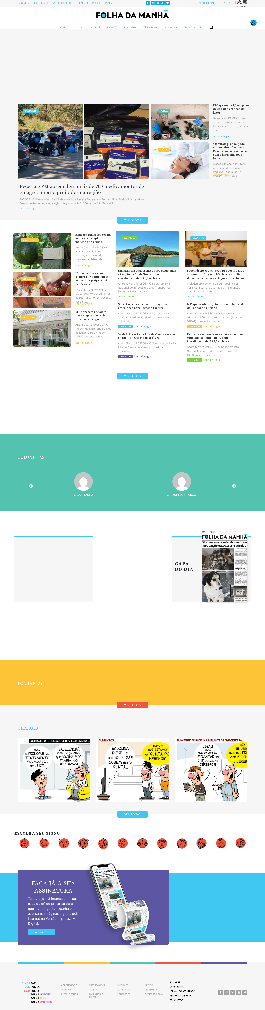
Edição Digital (193, 27)
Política (95, 27)
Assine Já (24, 3)
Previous (31, 486)
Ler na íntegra (28, 208)
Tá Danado (150, 27)
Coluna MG (170, 27)
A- (229, 3)
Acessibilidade (207, 3)
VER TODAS (132, 814)
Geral (63, 27)
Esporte (112, 27)
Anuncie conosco (63, 3)
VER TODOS (132, 220)
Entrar (109, 3)
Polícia (78, 27)
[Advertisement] (132, 71)
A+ (225, 3)
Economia (130, 27)
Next (234, 486)
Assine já (41, 932)
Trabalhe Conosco (89, 3)
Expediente (41, 3)
